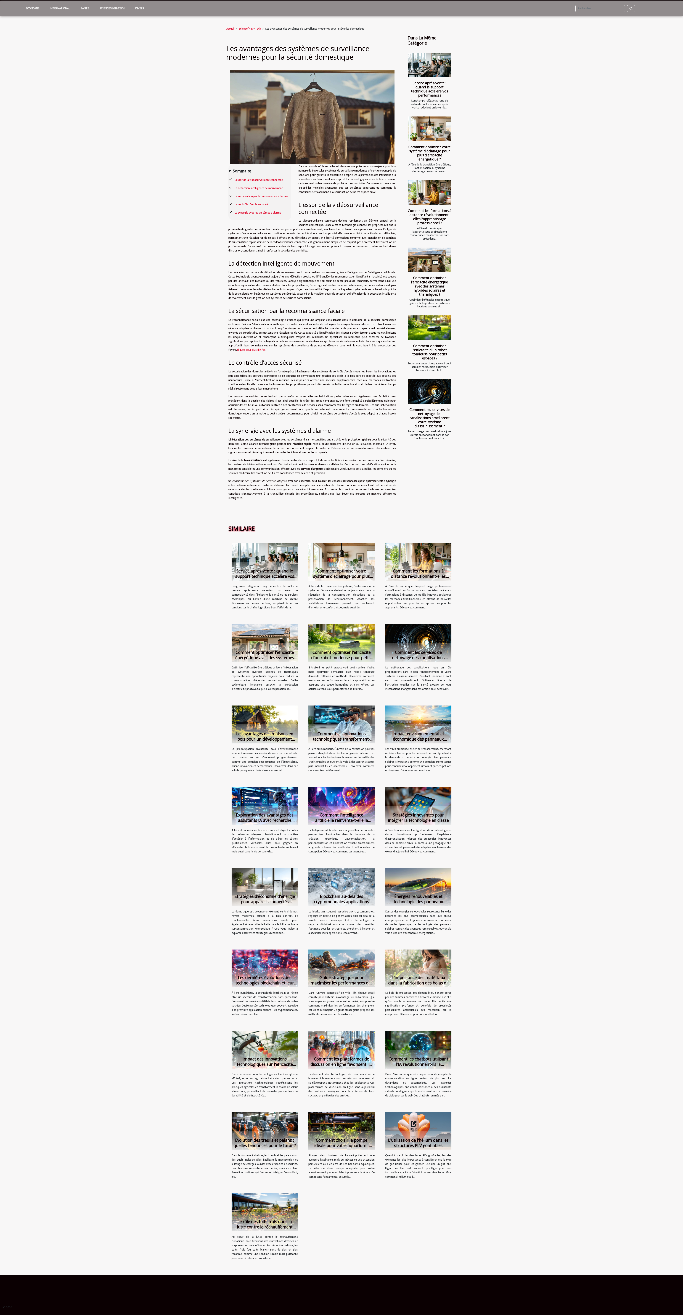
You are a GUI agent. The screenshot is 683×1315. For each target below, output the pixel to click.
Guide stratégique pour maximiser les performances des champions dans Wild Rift (342, 983)
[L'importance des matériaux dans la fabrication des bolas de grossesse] (418, 968)
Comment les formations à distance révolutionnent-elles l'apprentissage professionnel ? (429, 216)
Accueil (230, 28)
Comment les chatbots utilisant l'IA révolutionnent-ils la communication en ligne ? (418, 1064)
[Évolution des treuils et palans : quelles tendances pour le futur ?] (265, 1131)
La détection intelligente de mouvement (258, 188)
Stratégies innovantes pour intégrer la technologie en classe (418, 817)
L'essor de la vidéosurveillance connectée (258, 180)
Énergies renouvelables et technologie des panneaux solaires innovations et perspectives (418, 904)
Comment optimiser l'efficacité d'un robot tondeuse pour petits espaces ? (429, 351)
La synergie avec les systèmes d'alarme (257, 212)
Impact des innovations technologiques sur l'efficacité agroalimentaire (265, 1064)
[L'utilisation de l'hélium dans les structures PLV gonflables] (418, 1131)
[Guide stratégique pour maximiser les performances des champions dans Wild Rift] (341, 968)
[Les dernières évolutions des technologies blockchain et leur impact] (265, 968)
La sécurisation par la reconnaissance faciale (261, 196)
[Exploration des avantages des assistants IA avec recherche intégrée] (265, 805)
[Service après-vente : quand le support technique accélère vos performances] (429, 65)
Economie (32, 8)
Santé (85, 8)
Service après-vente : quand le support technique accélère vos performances (429, 89)
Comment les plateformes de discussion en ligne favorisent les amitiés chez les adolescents (342, 1064)
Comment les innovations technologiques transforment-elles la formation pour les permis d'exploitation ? (341, 742)
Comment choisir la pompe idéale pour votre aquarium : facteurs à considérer (341, 1145)
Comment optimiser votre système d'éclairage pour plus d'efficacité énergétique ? (429, 153)
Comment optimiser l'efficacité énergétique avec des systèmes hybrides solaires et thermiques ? (429, 286)
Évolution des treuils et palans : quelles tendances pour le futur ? (265, 1142)
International (60, 8)
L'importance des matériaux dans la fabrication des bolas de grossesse (418, 983)
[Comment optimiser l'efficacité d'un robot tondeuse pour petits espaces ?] (429, 327)
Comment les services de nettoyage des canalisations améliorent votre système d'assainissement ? (429, 417)
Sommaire (242, 171)
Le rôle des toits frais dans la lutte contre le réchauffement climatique (265, 1227)
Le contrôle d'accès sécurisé (251, 204)
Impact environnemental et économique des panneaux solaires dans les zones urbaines (418, 739)
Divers (139, 8)
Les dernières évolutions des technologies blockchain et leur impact (264, 983)
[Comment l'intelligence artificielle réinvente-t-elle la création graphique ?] (341, 805)
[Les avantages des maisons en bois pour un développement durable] (265, 724)
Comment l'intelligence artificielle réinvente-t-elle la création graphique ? (341, 820)
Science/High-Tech (112, 8)
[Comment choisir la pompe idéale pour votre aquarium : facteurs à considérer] (341, 1131)
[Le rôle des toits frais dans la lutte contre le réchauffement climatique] (265, 1212)
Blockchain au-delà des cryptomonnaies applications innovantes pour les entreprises (341, 901)
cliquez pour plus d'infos (251, 349)
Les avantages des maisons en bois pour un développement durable (264, 739)
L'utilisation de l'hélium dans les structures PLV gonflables (418, 1142)
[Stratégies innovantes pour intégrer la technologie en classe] (418, 805)
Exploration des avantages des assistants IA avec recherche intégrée (264, 820)
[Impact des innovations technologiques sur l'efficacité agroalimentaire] (265, 1049)
